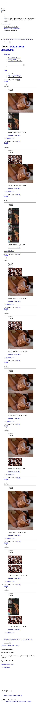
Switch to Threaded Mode (15, 77)
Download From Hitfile (14, 135)
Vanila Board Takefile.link (11, 27)
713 (20, 39)
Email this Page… (12, 59)
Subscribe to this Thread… (15, 61)
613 (6, 39)
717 (28, 39)
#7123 (18, 194)
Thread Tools (7, 54)
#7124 (18, 254)
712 (18, 39)
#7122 (18, 141)
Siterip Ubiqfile (18, 701)
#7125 (18, 307)
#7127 (18, 424)
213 (4, 39)
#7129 (18, 541)
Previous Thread (6, 645)
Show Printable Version (14, 58)
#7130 (18, 584)
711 (16, 39)
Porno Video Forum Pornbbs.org (13, 695)
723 (31, 39)
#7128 (18, 477)
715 (24, 39)
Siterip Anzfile (10, 701)
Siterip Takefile (27, 701)
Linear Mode (11, 74)
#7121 (18, 80)
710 (14, 39)
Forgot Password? (5, 24)
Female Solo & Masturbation (12, 28)
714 (22, 39)
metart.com (4, 664)
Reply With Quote (9, 138)
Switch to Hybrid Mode (14, 75)
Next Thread (15, 645)
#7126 (18, 360)
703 (10, 39)
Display (5, 70)
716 (26, 39)
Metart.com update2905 (12, 48)
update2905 (10, 664)
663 (8, 39)
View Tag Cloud (5, 667)
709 (12, 39)
